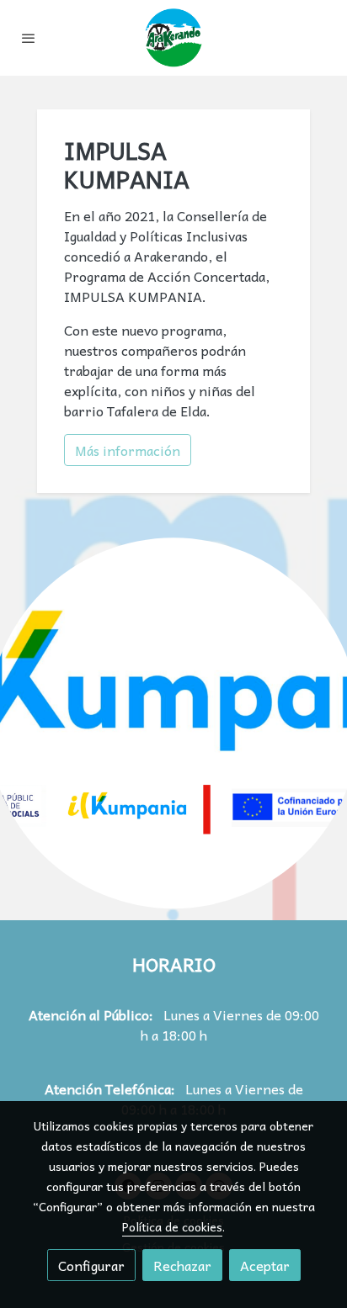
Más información (127, 450)
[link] (173, 37)
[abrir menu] (28, 37)
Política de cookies (172, 1226)
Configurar (91, 1265)
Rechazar (182, 1265)
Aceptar (265, 1265)
